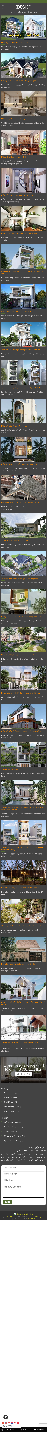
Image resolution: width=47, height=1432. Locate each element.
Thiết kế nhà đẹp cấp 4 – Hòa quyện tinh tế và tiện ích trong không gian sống (22, 808)
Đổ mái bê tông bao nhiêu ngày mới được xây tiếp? (21, 502)
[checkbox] (5, 1417)
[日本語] (9, 1422)
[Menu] (2, 7)
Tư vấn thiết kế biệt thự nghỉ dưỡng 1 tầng (17, 540)
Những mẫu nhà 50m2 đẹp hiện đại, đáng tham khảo (21, 617)
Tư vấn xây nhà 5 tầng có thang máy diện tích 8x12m (21, 388)
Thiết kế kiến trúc (10, 1097)
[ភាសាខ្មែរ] (12, 1422)
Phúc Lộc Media (12, 1217)
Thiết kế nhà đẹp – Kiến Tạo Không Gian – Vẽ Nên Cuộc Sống (22, 1043)
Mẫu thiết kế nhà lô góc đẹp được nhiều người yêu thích (22, 731)
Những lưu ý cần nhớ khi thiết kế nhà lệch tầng (19, 233)
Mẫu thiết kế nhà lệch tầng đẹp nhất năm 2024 (19, 464)
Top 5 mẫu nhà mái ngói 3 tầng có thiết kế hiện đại (20, 350)
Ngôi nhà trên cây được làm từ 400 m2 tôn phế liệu (20, 888)
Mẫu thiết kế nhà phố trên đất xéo (14, 426)
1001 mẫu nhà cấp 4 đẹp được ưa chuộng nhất (19, 578)
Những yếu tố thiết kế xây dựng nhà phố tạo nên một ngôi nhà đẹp (23, 1003)
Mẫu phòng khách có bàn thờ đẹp (14, 157)
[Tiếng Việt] (18, 1422)
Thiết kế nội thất (10, 1102)
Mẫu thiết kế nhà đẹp (13, 1107)
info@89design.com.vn (39, 1217)
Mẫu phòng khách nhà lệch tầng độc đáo (17, 195)
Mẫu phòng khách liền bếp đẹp (13, 119)
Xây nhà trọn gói (10, 1093)
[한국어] (15, 1422)
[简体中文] (3, 1422)
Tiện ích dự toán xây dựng (14, 1111)
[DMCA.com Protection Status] (23, 1213)
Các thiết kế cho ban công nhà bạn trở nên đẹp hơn (21, 926)
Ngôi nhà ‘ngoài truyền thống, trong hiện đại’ (18, 964)
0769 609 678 (31, 1219)
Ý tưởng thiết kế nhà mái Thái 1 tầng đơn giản (18, 81)
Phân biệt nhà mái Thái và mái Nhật (14, 42)
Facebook (40, 1429)
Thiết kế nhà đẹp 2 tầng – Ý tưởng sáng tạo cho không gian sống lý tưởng (22, 848)
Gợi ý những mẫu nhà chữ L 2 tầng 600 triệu (17, 311)
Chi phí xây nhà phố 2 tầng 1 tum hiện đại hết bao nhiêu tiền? (22, 272)
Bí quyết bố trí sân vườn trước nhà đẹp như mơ (18, 655)
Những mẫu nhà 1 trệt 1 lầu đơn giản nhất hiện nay (20, 693)
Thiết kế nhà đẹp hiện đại (11, 769)
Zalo (24, 1429)
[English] (6, 1422)
